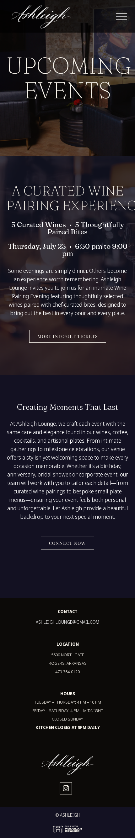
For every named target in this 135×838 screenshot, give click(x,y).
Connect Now (67, 543)
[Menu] (125, 16)
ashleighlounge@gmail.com (67, 622)
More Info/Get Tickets (67, 336)
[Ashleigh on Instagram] (66, 789)
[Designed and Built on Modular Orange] (67, 829)
